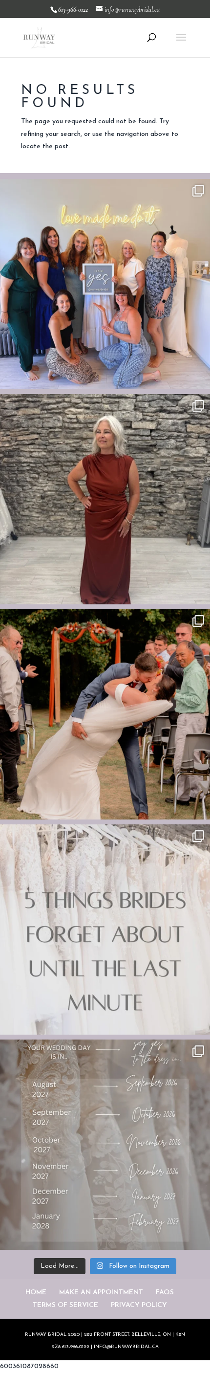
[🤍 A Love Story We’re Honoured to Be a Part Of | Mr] (105, 714)
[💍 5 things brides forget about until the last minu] (105, 929)
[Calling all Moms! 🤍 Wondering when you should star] (105, 499)
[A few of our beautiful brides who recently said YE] (105, 284)
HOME (35, 1292)
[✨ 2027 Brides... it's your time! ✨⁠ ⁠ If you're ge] (105, 1145)
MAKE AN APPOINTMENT (101, 1292)
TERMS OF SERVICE (65, 1305)
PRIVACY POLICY (139, 1305)
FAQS (165, 1292)
